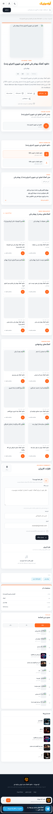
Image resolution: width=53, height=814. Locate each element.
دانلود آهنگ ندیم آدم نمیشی (41, 375)
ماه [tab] (26, 625)
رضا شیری (23, 413)
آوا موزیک (50, 19)
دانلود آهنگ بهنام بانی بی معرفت (40, 245)
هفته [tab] (42, 625)
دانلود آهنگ (29, 93)
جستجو (7, 10)
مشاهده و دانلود (33, 253)
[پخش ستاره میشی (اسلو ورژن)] (23, 330)
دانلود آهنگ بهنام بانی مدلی (42, 322)
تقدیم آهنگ (18, 93)
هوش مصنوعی (28, 792)
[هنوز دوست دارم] (38, 269)
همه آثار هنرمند (8, 213)
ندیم (48, 377)
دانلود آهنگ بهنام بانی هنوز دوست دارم (39, 283)
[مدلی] (38, 307)
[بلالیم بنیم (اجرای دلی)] (14, 269)
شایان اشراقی (22, 452)
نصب (8, 800)
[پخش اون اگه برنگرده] (23, 456)
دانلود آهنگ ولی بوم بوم (18, 375)
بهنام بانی (45, 19)
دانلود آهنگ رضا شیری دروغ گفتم (16, 411)
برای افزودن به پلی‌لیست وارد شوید (25, 104)
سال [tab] (10, 625)
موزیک (35, 792)
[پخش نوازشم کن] (47, 417)
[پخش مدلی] (47, 330)
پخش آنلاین (41, 93)
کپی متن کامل (46, 182)
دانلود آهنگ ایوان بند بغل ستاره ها (40, 448)
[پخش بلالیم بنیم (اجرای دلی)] (23, 292)
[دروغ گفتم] (14, 397)
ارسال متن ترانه (9, 93)
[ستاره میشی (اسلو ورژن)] (14, 307)
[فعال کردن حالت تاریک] (14, 3)
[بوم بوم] (14, 360)
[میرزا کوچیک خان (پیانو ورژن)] (14, 230)
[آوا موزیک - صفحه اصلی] (45, 3)
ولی (24, 377)
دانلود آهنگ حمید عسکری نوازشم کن (39, 411)
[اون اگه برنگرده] (14, 433)
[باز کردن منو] (3, 3)
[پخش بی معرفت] (47, 253)
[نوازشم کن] (38, 397)
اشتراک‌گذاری (24, 98)
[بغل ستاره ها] (38, 433)
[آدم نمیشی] (38, 360)
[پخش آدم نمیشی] (47, 381)
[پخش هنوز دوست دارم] (47, 292)
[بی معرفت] (38, 230)
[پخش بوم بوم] (23, 381)
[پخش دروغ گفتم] (23, 417)
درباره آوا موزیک (20, 792)
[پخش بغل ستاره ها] (47, 456)
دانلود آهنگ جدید (37, 579)
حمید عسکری (46, 413)
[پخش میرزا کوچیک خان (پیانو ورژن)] (23, 253)
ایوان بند (47, 450)
